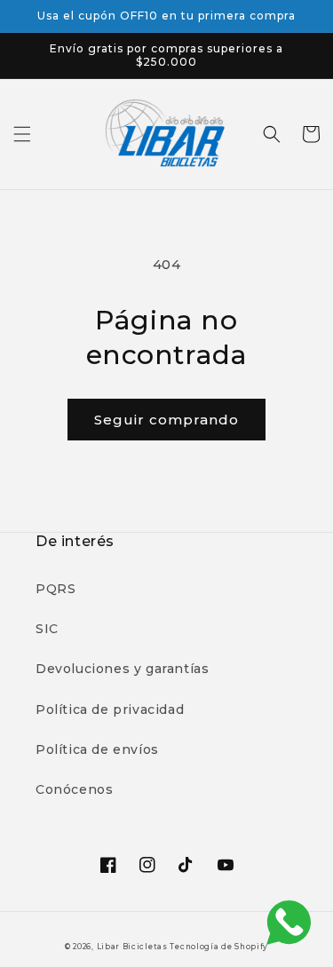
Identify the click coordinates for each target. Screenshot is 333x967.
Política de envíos (97, 749)
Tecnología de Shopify (219, 946)
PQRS (55, 589)
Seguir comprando (166, 419)
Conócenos (74, 789)
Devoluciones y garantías (122, 669)
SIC (47, 629)
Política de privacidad (110, 709)
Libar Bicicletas (133, 946)
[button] (22, 134)
